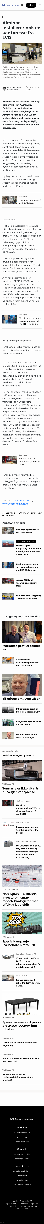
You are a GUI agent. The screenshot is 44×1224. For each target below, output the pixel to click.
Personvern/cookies (22, 1154)
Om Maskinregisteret (22, 1185)
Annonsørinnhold (22, 1159)
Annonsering (22, 1137)
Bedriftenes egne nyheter (17, 755)
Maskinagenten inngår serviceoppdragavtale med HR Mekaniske (30, 321)
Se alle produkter (22, 1142)
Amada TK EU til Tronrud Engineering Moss (29, 461)
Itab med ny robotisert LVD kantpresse (30, 201)
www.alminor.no (21, 500)
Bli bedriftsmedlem (22, 1133)
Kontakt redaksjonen (22, 1171)
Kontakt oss (22, 1176)
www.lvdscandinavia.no (15, 503)
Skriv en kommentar (31, 513)
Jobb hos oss (22, 1180)
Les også (23, 196)
